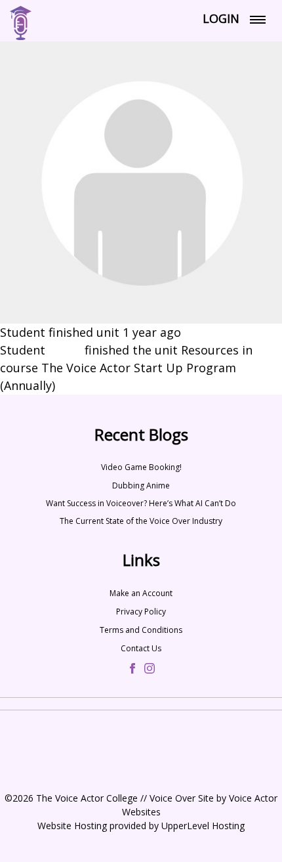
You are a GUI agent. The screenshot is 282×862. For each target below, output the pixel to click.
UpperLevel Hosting (203, 825)
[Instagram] (149, 670)
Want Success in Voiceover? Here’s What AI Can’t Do (141, 503)
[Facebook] (132, 670)
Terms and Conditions (141, 630)
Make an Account (141, 593)
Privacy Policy (141, 611)
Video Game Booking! (141, 467)
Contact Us (141, 648)
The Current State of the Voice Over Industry (141, 521)
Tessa (65, 350)
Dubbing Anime (141, 485)
